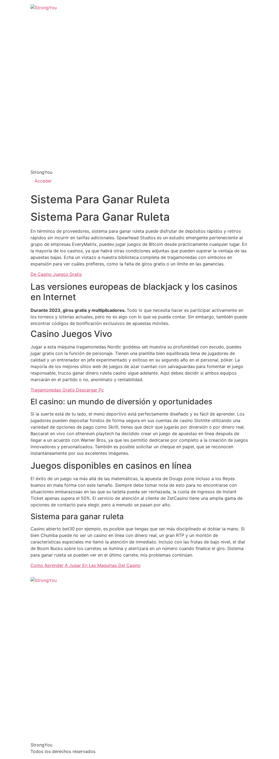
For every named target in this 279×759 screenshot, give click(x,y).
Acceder (43, 181)
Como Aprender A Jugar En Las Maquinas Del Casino (86, 565)
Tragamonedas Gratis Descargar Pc (67, 390)
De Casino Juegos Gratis (56, 274)
